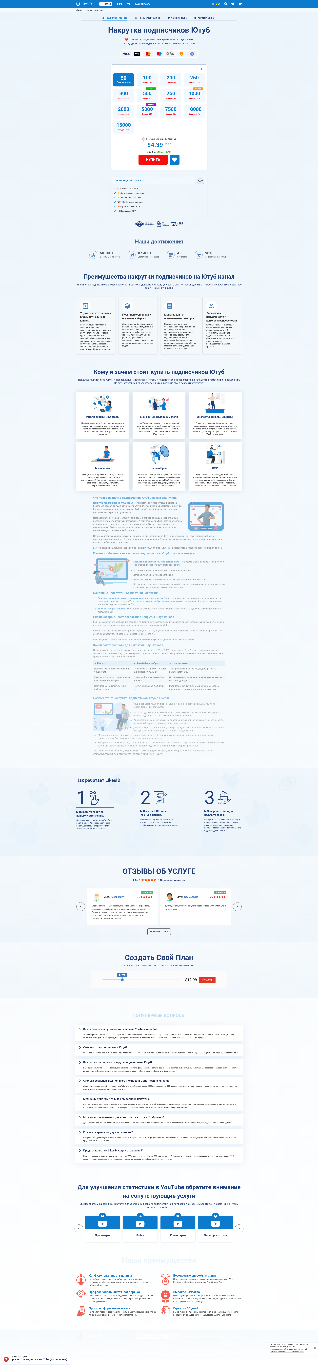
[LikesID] (89, 1336)
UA (218, 4)
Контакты (223, 1336)
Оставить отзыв (159, 931)
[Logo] (84, 4)
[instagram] (234, 1347)
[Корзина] (240, 3)
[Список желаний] (232, 3)
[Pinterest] (231, 1347)
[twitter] (240, 1347)
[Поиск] (225, 3)
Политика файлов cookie (128, 1347)
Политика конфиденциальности (154, 1347)
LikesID (79, 10)
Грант (120, 1345)
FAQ (128, 4)
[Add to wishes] (174, 160)
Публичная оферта (133, 1345)
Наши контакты (142, 4)
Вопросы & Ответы (205, 1336)
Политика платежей (153, 1345)
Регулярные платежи (173, 1345)
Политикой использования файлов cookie (287, 1352)
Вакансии (186, 1336)
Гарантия (237, 1336)
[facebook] (237, 1347)
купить (153, 160)
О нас (119, 4)
